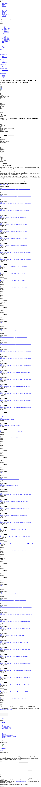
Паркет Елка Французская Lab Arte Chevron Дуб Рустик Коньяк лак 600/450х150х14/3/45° (15, 365)
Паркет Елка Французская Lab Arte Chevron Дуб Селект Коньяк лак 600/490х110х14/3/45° (15, 344)
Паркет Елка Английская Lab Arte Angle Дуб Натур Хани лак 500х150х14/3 (13, 550)
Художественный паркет (6, 40)
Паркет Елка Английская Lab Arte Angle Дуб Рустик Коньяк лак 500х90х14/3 (13, 337)
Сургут (3, 8)
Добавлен (5, 128)
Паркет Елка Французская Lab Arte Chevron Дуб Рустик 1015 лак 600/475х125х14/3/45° (15, 621)
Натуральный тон (7, 28)
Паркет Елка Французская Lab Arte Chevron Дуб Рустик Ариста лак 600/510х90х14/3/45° (15, 522)
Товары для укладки (5, 416)
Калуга (3, 13)
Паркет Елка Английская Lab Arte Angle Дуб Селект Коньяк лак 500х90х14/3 (13, 266)
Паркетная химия (5, 41)
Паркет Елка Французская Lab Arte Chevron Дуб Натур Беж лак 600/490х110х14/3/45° (15, 677)
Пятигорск (4, 16)
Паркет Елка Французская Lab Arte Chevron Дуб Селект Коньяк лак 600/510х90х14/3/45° (15, 210)
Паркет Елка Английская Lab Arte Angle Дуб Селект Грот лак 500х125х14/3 (13, 698)
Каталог (3, 730)
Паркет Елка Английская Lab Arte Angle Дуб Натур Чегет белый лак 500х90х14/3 (14, 501)
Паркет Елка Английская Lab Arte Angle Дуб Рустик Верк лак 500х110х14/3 (13, 564)
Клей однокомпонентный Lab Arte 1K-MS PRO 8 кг (9, 485)
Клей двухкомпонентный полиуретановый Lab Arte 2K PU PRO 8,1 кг (12, 431)
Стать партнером (5, 45)
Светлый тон (6, 32)
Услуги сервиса (5, 732)
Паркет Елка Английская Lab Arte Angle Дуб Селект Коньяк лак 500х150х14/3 (13, 231)
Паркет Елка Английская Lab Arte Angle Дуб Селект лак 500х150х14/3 (12, 635)
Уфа (3, 5)
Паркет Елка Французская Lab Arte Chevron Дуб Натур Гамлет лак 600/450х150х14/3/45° (15, 670)
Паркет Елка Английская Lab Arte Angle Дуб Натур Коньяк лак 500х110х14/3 (13, 287)
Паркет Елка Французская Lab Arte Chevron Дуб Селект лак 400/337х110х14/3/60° (14, 642)
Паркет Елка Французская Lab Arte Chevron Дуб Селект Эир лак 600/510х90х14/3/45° (15, 593)
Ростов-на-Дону (5, 10)
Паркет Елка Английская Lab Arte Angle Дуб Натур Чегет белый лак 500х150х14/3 (14, 508)
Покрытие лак (6, 27)
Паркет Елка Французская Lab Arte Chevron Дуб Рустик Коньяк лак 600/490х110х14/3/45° (15, 379)
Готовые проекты (5, 733)
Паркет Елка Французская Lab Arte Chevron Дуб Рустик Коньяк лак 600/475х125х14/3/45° (15, 351)
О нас (3, 42)
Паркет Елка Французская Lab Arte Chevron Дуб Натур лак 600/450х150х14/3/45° (14, 656)
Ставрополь (4, 15)
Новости (3, 46)
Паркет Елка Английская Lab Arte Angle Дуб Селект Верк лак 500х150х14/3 (13, 600)
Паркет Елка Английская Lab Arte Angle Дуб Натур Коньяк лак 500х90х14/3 (13, 273)
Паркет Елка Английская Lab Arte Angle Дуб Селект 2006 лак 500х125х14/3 (13, 529)
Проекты (3, 44)
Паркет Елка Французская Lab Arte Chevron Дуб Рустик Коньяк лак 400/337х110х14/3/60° (15, 203)
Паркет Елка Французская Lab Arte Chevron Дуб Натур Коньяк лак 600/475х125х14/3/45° (15, 301)
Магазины (4, 731)
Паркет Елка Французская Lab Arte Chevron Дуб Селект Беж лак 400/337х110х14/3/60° (15, 557)
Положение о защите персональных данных (9, 736)
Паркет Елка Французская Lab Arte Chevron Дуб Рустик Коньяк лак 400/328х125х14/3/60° (15, 400)
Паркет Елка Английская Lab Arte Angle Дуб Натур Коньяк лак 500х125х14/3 (13, 217)
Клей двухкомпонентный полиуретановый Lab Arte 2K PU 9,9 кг (11, 425)
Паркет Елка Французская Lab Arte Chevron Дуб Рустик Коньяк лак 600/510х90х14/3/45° (15, 196)
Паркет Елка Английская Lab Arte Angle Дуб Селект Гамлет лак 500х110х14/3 (13, 515)
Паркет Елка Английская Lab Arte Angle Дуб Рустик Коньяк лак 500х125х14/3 (13, 224)
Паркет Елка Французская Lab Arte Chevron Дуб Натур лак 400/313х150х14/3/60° (14, 691)
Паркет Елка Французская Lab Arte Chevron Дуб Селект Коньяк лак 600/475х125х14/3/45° (15, 330)
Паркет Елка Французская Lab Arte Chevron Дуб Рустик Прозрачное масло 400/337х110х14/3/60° (16, 543)
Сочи (3, 9)
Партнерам (4, 734)
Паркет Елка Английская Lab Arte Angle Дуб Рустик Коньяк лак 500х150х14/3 (13, 238)
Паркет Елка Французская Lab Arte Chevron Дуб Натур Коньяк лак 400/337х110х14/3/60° (15, 407)
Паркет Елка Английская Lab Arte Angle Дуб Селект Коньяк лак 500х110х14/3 (13, 280)
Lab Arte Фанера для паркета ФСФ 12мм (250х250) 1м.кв (10, 437)
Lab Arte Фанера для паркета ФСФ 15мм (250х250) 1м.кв (10, 444)
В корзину (2, 128)
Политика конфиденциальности (7, 735)
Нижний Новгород (5, 14)
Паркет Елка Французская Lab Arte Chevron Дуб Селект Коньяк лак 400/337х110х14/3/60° (15, 393)
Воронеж (4, 12)
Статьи (3, 737)
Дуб (5, 26)
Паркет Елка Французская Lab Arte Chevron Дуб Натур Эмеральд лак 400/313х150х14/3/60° (16, 607)
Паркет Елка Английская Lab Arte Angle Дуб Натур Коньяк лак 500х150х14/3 (13, 245)
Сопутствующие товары (6, 728)
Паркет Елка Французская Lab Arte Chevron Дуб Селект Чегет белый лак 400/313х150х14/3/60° (16, 614)
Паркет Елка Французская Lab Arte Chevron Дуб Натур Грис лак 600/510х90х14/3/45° (14, 684)
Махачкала (4, 6)
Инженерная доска (5, 29)
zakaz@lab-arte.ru (3, 718)
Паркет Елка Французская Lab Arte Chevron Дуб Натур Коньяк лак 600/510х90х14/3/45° (15, 386)
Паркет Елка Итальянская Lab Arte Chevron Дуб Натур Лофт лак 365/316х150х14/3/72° (15, 536)
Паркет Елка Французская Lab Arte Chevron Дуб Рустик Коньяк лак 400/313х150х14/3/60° (15, 358)
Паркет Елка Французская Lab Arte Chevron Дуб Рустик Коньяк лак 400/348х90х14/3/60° (15, 259)
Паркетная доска (5, 35)
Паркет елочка (4, 725)
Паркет (3, 25)
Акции (3, 47)
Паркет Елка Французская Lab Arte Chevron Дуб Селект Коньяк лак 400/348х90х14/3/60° (15, 252)
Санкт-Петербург (5, 3)
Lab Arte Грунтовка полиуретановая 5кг (7, 419)
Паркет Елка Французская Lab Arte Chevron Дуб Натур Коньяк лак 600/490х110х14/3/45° (15, 372)
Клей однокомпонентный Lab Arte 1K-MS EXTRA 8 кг (9, 479)
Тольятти (4, 7)
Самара (3, 4)
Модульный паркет (5, 38)
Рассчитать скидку (11, 128)
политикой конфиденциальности (6, 709)
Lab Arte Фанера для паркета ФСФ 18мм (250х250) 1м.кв (10, 451)
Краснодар (4, 11)
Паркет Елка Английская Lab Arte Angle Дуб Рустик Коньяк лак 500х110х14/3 (13, 294)
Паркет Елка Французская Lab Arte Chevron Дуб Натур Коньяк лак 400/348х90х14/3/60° (15, 189)
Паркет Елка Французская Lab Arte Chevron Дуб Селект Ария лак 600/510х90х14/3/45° (15, 649)
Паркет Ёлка (4, 33)
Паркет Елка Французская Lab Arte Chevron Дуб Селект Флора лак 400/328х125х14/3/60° (15, 663)
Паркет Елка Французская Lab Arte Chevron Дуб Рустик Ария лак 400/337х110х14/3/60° (15, 628)
